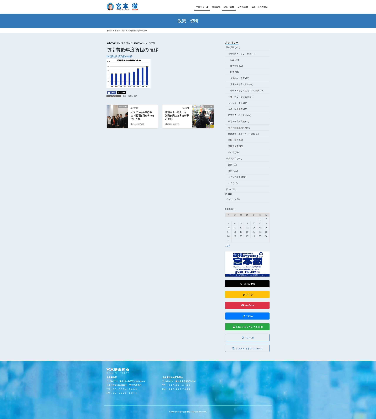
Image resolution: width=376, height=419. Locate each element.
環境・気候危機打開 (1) (239, 127)
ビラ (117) (233, 183)
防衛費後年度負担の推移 (119, 56)
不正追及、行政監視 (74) (239, 115)
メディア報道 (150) (237, 177)
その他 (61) (233, 152)
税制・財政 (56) (235, 140)
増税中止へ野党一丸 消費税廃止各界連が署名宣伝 (177, 115)
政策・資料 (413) (234, 158)
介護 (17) (234, 60)
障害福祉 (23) (236, 66)
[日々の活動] (117, 115)
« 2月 (228, 246)
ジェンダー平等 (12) (237, 103)
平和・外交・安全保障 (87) (240, 97)
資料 (136, 96)
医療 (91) (234, 72)
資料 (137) (233, 171)
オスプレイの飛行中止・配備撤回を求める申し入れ (142, 115)
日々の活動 (231, 189)
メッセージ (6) (233, 199)
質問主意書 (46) (235, 146)
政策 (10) (232, 165)
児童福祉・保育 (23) (239, 78)
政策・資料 (127, 96)
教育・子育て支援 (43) (238, 121)
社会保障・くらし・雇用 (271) (242, 53)
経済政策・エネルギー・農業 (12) (243, 134)
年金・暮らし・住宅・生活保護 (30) (246, 90)
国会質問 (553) (233, 47)
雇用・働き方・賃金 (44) (241, 84)
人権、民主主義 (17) (237, 109)
